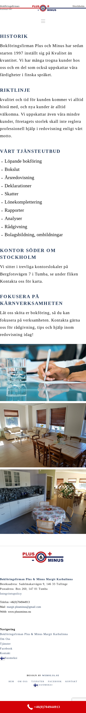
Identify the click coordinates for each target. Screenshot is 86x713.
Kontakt (5, 653)
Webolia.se (50, 675)
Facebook (6, 648)
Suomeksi (11, 658)
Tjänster (5, 643)
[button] (43, 21)
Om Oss (5, 638)
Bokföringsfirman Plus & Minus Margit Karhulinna (34, 634)
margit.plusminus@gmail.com (24, 606)
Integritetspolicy (11, 593)
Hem (11, 681)
